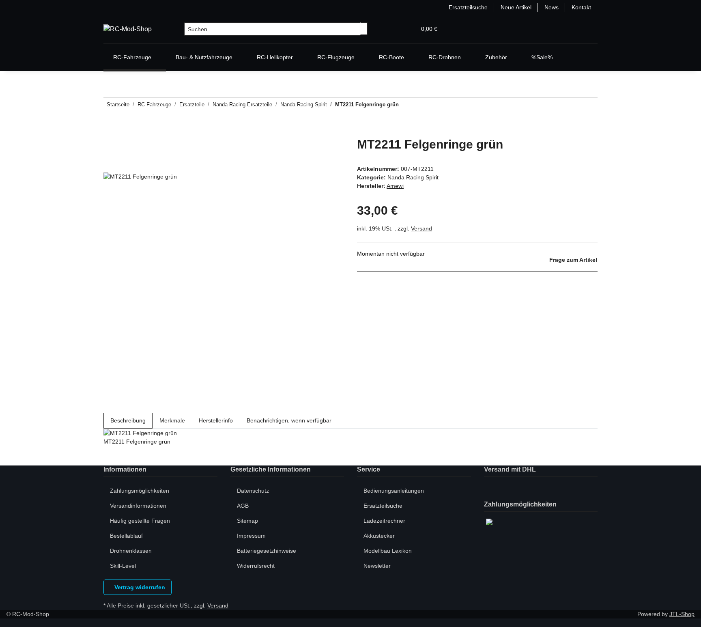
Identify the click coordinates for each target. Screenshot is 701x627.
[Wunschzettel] (406, 29)
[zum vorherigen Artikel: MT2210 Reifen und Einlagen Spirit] (419, 106)
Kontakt (581, 7)
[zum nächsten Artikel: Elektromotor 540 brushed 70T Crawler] (405, 106)
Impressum (251, 535)
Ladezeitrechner (384, 520)
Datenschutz (253, 490)
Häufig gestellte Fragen (140, 520)
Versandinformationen (138, 505)
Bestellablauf (126, 535)
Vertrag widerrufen (139, 587)
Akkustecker (379, 535)
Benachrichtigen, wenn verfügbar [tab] (289, 420)
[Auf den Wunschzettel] (124, 163)
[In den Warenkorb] (109, 132)
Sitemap (247, 520)
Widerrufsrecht (256, 565)
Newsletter (377, 565)
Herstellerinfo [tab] (216, 420)
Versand (421, 228)
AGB (243, 505)
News (551, 7)
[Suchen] (364, 28)
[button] (393, 29)
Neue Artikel (516, 7)
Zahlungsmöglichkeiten (139, 490)
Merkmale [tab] (172, 420)
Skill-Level (123, 565)
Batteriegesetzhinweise (266, 550)
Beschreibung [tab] (128, 420)
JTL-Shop (682, 614)
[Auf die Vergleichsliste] (109, 163)
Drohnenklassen (131, 550)
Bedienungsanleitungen (393, 490)
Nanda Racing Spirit (413, 177)
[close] (109, 146)
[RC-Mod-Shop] (127, 29)
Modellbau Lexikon (387, 550)
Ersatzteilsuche (468, 7)
